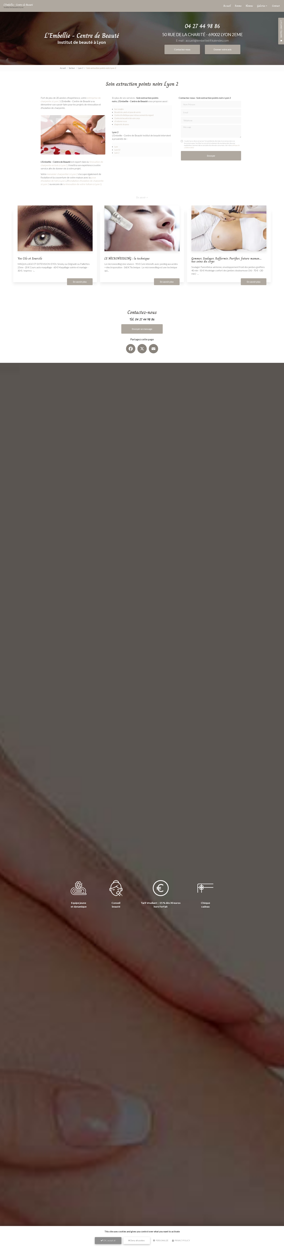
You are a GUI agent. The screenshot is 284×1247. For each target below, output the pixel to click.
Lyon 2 (80, 68)
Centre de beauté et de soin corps (127, 118)
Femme (238, 6)
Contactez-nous (182, 49)
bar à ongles (119, 109)
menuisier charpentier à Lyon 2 (62, 174)
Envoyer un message (142, 328)
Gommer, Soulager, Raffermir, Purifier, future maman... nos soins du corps (226, 260)
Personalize (161, 1240)
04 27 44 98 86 (202, 26)
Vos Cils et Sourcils (30, 258)
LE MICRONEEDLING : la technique (127, 258)
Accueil (227, 6)
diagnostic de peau (121, 124)
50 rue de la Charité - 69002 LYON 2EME (202, 34)
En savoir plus (80, 281)
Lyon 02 (117, 150)
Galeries (261, 6)
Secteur (72, 68)
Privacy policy (182, 1240)
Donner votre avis (222, 49)
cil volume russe (120, 121)
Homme (249, 6)
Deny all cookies (137, 1240)
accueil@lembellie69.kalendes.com (207, 40)
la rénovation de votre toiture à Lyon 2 (82, 184)
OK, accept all (109, 1240)
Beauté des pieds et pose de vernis (127, 112)
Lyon (116, 147)
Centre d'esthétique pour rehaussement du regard (134, 115)
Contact (276, 6)
